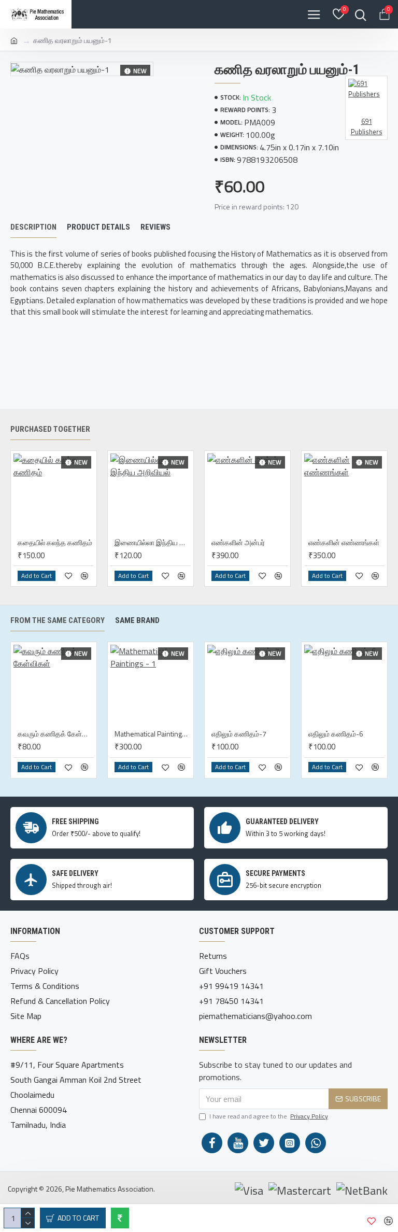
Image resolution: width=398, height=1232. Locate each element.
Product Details (98, 227)
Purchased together (50, 429)
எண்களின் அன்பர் (238, 542)
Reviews (155, 227)
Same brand (137, 620)
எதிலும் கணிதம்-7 (238, 734)
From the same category (57, 620)
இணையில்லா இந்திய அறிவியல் (153, 542)
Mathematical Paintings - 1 (153, 734)
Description (33, 227)
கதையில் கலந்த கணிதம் (55, 542)
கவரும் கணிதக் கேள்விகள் (56, 734)
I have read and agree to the (268, 1116)
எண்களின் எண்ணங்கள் (343, 542)
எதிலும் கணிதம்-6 (335, 734)
